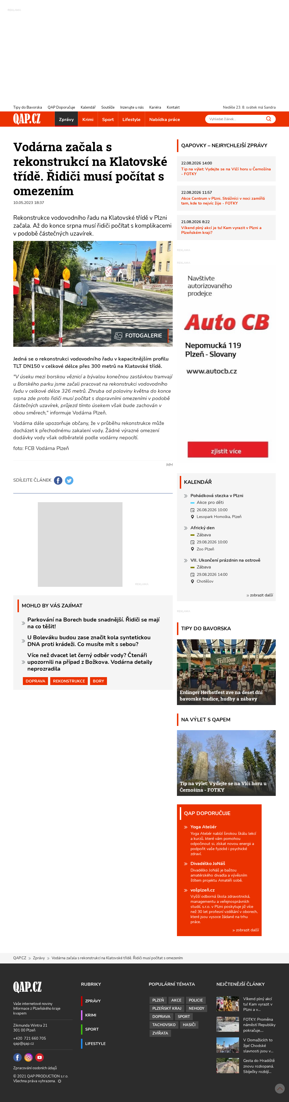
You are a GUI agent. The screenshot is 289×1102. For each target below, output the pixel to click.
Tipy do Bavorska (27, 107)
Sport (108, 120)
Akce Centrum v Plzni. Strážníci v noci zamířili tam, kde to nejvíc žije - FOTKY (223, 201)
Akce (176, 1000)
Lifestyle (131, 120)
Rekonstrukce (69, 681)
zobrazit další (261, 595)
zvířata (160, 1033)
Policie (196, 1000)
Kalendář (88, 107)
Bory (98, 681)
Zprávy (66, 120)
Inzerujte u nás (132, 107)
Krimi (87, 120)
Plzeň (158, 1000)
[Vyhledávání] (268, 118)
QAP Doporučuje (61, 107)
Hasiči (189, 1025)
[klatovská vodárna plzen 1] (139, 336)
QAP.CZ (19, 958)
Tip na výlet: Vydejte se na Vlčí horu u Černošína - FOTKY (226, 171)
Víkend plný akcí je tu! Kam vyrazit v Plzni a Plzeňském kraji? (221, 230)
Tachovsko (164, 1025)
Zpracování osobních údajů (35, 1068)
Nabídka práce (164, 120)
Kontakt (173, 107)
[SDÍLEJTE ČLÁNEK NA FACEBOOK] (58, 480)
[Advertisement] (144, 52)
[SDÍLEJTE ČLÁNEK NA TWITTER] (69, 480)
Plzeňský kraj (166, 1008)
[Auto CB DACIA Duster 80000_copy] (226, 461)
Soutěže (108, 107)
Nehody (196, 1008)
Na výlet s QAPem (206, 719)
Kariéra (155, 107)
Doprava (35, 681)
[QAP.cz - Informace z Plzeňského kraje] (26, 119)
